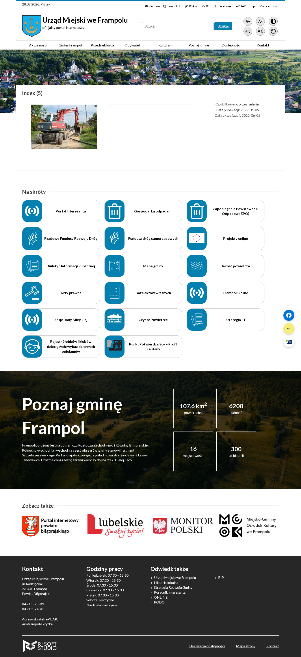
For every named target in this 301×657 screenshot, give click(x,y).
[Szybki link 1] (288, 315)
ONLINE (160, 597)
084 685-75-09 (199, 6)
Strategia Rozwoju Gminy (173, 587)
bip (253, 6)
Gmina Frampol (70, 45)
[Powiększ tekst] (247, 21)
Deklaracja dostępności (207, 646)
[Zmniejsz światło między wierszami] (260, 31)
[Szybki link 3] (288, 341)
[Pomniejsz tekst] (260, 21)
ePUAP (241, 6)
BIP (221, 577)
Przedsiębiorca (102, 45)
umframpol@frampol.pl (164, 6)
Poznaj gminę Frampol (199, 46)
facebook (225, 6)
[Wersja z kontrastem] (273, 21)
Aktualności (38, 45)
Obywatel (132, 45)
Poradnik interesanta (170, 592)
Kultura (164, 45)
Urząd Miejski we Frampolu (175, 577)
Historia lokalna (166, 582)
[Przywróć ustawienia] (273, 31)
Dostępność (231, 45)
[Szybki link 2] (288, 328)
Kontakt (263, 45)
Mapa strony (268, 6)
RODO (159, 602)
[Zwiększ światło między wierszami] (247, 31)
